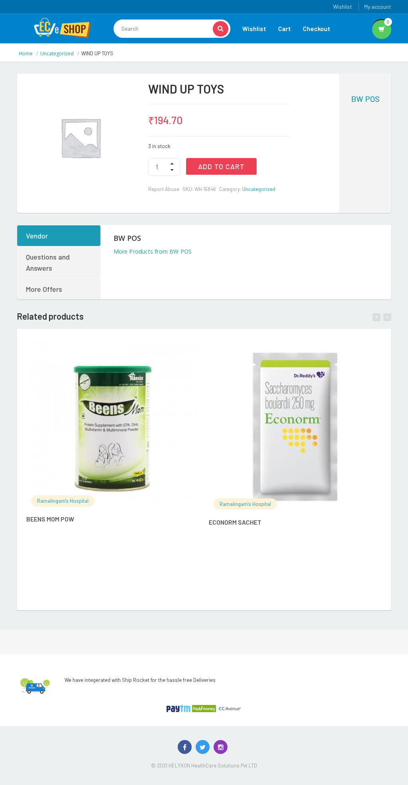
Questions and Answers (48, 262)
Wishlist (342, 6)
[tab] (59, 235)
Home (26, 53)
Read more (303, 349)
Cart (284, 28)
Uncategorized (57, 53)
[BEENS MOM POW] (112, 425)
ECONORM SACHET (235, 522)
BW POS (365, 98)
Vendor (37, 235)
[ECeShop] (62, 27)
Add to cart (221, 166)
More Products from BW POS (153, 251)
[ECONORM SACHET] (295, 426)
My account (377, 6)
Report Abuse (163, 189)
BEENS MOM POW (50, 519)
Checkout (316, 28)
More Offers (44, 289)
